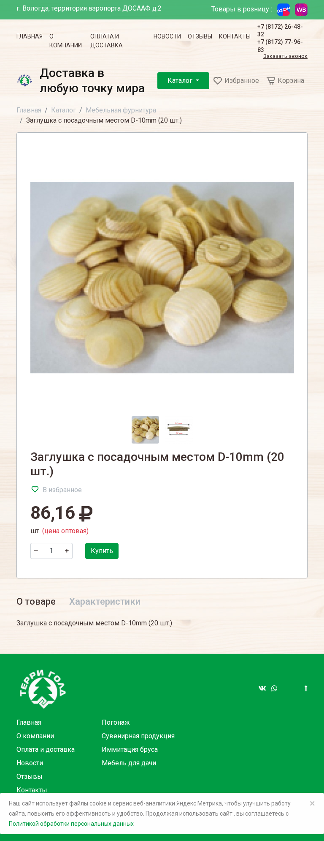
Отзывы (200, 36)
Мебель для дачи (129, 763)
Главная (29, 36)
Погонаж (116, 722)
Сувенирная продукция (138, 736)
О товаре (36, 601)
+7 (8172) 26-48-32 (280, 30)
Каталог (180, 81)
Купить (102, 551)
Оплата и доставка (106, 41)
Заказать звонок (285, 56)
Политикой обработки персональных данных (71, 823)
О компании (65, 41)
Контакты (235, 36)
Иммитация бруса (130, 749)
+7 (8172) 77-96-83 (280, 45)
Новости (167, 36)
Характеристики (104, 601)
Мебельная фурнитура (121, 110)
